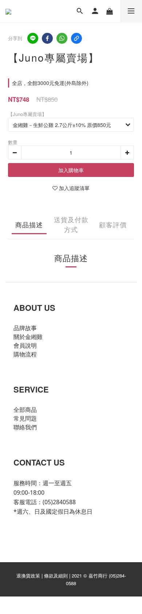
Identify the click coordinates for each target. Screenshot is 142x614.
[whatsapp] (61, 38)
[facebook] (47, 38)
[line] (32, 38)
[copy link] (76, 38)
